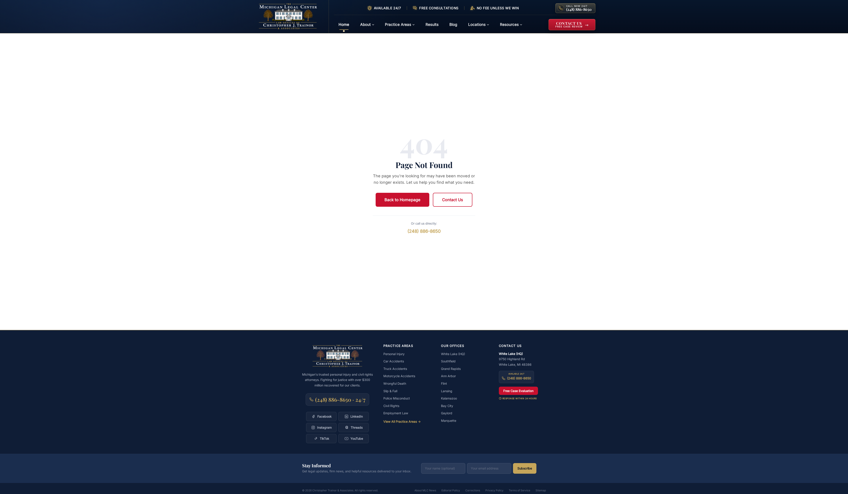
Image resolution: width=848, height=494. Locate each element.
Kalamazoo (449, 398)
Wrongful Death (394, 383)
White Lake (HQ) (453, 354)
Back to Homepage (402, 199)
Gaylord (446, 413)
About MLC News (425, 490)
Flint (444, 383)
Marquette (448, 420)
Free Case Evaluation (518, 391)
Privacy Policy (494, 490)
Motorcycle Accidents (399, 376)
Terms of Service (519, 490)
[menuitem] (344, 24)
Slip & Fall (390, 391)
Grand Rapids (451, 369)
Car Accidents (393, 361)
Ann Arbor (448, 376)
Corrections (472, 490)
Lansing (446, 391)
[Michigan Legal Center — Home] (291, 16)
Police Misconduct (396, 398)
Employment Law (395, 413)
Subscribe (524, 468)
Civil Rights (391, 406)
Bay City (447, 406)
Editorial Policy (450, 490)
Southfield (448, 361)
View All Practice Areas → (402, 421)
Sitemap (541, 490)
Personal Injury (394, 354)
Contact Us (452, 199)
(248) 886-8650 (424, 231)
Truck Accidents (395, 369)
